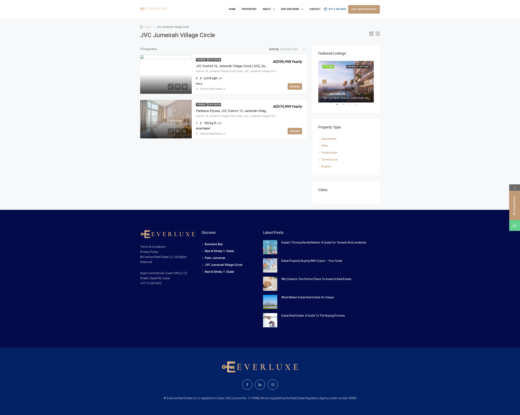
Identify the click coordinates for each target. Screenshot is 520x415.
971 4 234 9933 (337, 9)
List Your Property (364, 9)
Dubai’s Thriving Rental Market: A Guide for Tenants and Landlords (323, 242)
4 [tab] (357, 106)
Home (232, 9)
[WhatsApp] (514, 225)
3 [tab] (351, 106)
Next (368, 82)
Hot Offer (214, 60)
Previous (324, 82)
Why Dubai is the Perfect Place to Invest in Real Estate (316, 279)
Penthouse (329, 152)
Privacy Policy (149, 251)
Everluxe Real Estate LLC (213, 88)
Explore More (290, 9)
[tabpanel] (346, 81)
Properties (249, 9)
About (267, 9)
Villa (324, 146)
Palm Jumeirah (215, 258)
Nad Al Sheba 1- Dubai (219, 251)
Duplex (326, 166)
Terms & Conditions (153, 246)
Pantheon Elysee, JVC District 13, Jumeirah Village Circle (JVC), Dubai (245, 111)
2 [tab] (345, 106)
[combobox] (293, 49)
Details (295, 86)
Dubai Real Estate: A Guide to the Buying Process (313, 315)
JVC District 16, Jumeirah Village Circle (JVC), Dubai (233, 66)
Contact (315, 9)
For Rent (202, 60)
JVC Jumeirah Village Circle (223, 264)
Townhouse (329, 159)
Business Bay (214, 244)
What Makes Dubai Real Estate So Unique (307, 297)
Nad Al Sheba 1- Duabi (219, 271)
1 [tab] (339, 106)
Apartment (329, 139)
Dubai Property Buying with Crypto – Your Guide (311, 260)
